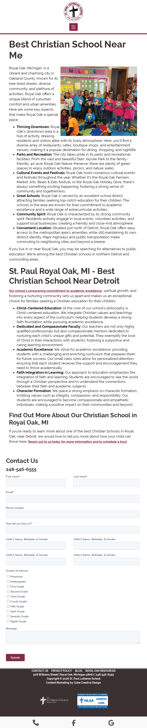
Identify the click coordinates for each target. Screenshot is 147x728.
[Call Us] (36, 724)
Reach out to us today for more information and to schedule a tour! (77, 442)
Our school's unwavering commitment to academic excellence (55, 291)
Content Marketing (57, 682)
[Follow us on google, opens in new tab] (111, 724)
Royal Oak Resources (100, 670)
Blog (78, 670)
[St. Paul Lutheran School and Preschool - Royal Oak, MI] (73, 11)
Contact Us (40, 670)
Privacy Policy (61, 670)
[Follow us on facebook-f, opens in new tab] (74, 724)
